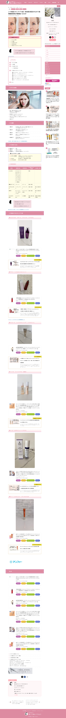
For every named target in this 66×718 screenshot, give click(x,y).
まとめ (12, 82)
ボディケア (36, 2)
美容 (45, 2)
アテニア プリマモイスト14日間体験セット (16, 319)
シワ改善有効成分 (15, 68)
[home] (17, 694)
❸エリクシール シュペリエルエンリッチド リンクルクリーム (22, 75)
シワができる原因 (14, 62)
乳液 (47, 56)
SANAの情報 (24, 710)
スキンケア (30, 2)
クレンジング (48, 48)
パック (47, 60)
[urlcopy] (27, 677)
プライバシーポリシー (40, 710)
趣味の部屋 (54, 2)
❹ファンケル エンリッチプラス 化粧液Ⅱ (19, 76)
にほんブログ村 (48, 84)
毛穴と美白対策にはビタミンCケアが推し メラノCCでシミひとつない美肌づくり (52, 143)
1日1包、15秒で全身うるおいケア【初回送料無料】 (17, 141)
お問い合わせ (34, 710)
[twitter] (22, 677)
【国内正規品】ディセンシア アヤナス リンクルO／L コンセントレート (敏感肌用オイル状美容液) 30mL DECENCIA (28, 298)
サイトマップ (29, 710)
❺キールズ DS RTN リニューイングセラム (19, 78)
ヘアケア (41, 2)
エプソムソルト (11, 56)
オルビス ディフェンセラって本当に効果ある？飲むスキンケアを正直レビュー (52, 157)
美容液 (47, 54)
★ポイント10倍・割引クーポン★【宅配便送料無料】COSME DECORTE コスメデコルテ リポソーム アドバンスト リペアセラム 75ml (27, 250)
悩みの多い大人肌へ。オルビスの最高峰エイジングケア (18, 209)
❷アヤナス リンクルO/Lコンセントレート (19, 73)
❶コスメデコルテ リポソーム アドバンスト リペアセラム (22, 72)
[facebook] (25, 677)
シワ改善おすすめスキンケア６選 (16, 70)
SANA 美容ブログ (31, 712)
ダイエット (48, 71)
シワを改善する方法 (14, 66)
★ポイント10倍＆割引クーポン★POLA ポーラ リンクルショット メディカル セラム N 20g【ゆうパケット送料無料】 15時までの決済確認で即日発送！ (28, 535)
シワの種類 (13, 64)
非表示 (14, 59)
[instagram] (15, 694)
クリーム (47, 58)
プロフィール (52, 39)
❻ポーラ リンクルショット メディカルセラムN (20, 79)
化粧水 (47, 52)
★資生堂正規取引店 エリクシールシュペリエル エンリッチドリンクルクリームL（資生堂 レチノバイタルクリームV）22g (28, 348)
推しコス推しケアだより (15, 3)
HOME (25, 2)
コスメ (49, 2)
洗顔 (47, 50)
